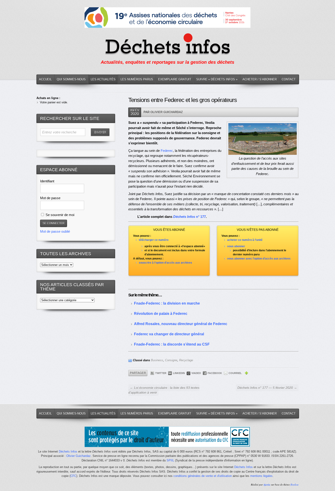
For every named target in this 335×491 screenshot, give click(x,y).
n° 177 (189, 217)
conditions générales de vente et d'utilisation (202, 476)
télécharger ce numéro (153, 240)
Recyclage (186, 360)
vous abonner (236, 246)
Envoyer (100, 132)
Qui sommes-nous (71, 79)
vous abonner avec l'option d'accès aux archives (259, 258)
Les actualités (103, 79)
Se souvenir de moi (59, 215)
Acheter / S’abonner (259, 79)
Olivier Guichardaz (166, 112)
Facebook (215, 373)
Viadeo (196, 373)
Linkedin (179, 373)
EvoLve (295, 484)
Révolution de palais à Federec (160, 313)
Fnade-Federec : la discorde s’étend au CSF (172, 344)
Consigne (171, 360)
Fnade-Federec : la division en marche (167, 303)
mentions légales (261, 476)
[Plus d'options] (246, 373)
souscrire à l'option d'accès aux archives (165, 262)
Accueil (45, 79)
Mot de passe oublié (55, 231)
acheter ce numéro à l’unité (245, 240)
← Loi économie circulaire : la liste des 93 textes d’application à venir (163, 390)
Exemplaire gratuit (174, 79)
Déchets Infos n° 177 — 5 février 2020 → (267, 387)
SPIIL (170, 460)
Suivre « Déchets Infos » (216, 79)
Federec (167, 151)
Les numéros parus (137, 79)
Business (157, 360)
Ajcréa (266, 484)
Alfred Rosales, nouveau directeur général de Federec (180, 324)
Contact (289, 79)
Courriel (235, 373)
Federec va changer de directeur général (169, 334)
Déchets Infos (68, 451)
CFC (73, 476)
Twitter (160, 373)
